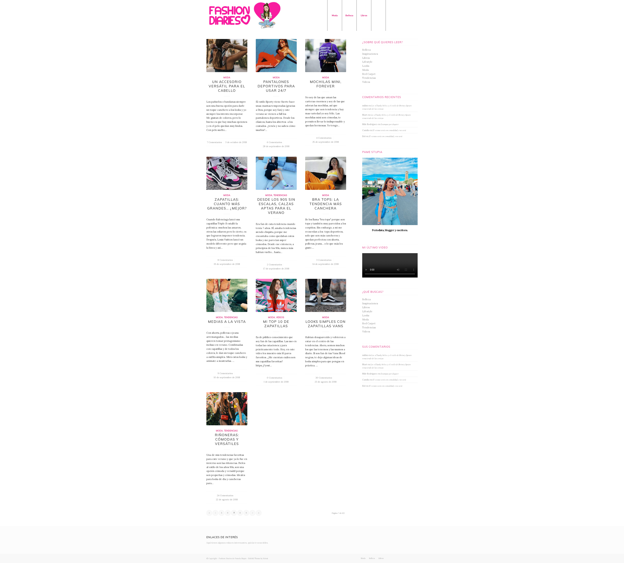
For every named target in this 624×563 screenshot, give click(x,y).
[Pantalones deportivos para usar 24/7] (276, 55)
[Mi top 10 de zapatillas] (276, 295)
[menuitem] (334, 15)
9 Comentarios (225, 373)
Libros (366, 57)
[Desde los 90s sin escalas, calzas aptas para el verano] (276, 173)
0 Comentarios (274, 377)
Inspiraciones (370, 53)
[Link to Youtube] (405, 15)
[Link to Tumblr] (410, 15)
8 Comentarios (225, 260)
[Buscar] (378, 15)
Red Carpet (369, 74)
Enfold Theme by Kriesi (258, 558)
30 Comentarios (324, 377)
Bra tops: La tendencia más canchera (325, 203)
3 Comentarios (324, 260)
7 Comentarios (214, 142)
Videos (280, 317)
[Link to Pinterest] (415, 15)
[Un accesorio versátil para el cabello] (226, 55)
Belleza (366, 49)
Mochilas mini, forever (325, 84)
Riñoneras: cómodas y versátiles (227, 439)
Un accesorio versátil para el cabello (227, 86)
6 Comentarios (274, 142)
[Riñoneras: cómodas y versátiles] (226, 408)
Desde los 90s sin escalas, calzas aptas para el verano (276, 206)
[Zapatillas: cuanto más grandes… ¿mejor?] (226, 173)
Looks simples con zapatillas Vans (326, 323)
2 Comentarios (274, 264)
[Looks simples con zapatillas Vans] (325, 295)
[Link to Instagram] (395, 15)
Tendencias (280, 195)
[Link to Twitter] (390, 15)
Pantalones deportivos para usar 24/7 (276, 86)
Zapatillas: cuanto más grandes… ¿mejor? (227, 203)
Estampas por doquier (390, 124)
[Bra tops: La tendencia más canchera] (325, 173)
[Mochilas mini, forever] (325, 55)
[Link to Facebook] (400, 15)
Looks (365, 65)
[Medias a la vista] (226, 295)
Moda (226, 77)
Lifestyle (367, 61)
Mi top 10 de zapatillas (276, 323)
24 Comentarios (225, 495)
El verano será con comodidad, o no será (389, 130)
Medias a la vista (227, 321)
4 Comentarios (324, 137)
